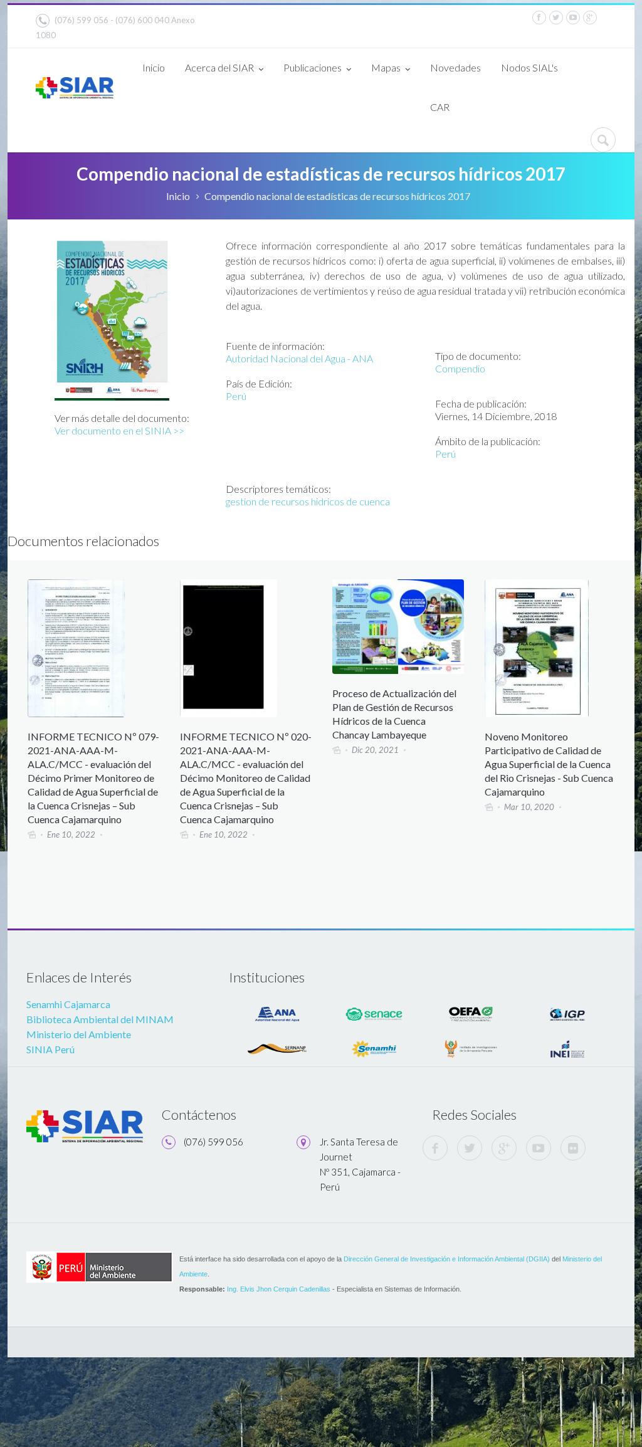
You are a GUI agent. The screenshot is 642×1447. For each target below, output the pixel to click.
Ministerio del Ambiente (78, 1034)
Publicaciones (312, 67)
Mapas (386, 67)
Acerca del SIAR (219, 67)
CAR (440, 107)
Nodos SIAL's (529, 67)
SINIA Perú (50, 1049)
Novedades (455, 67)
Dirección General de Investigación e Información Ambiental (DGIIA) (447, 1259)
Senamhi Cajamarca (68, 1004)
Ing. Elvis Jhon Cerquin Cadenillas (278, 1289)
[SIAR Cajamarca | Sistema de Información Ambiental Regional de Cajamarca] (74, 84)
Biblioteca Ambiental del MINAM (100, 1019)
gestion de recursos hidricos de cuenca (308, 501)
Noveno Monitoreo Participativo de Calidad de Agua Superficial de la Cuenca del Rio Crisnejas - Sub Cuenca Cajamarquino (549, 763)
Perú (236, 396)
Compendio (460, 368)
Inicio (153, 67)
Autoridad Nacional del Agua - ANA (299, 358)
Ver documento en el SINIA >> (119, 430)
